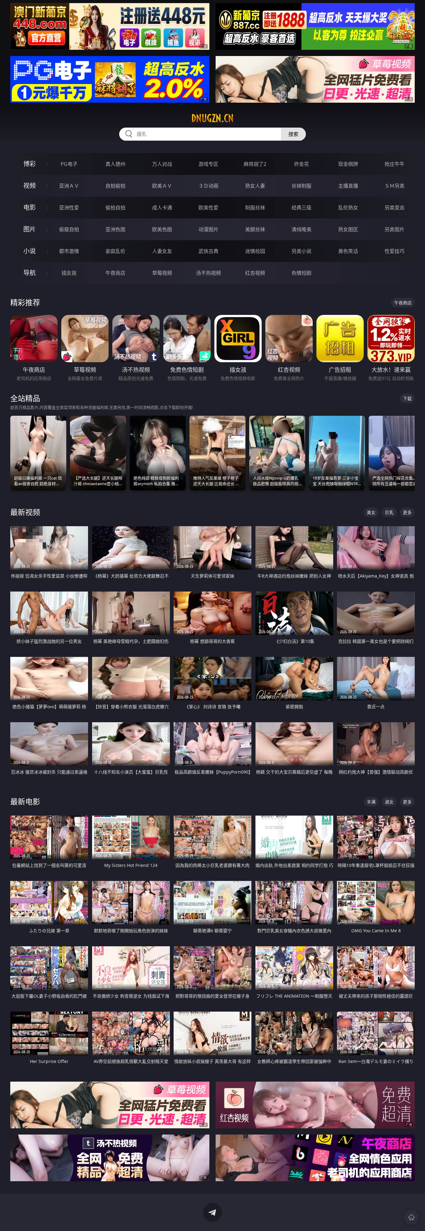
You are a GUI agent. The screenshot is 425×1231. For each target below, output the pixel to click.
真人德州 (115, 164)
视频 (29, 185)
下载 (407, 398)
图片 (29, 229)
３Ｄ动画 (208, 185)
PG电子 (69, 164)
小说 (29, 251)
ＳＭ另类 (394, 185)
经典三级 (301, 207)
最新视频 (25, 512)
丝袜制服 (301, 185)
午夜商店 (115, 272)
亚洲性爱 (69, 207)
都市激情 (69, 251)
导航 (29, 273)
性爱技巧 (394, 251)
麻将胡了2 (255, 164)
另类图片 (394, 229)
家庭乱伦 (115, 251)
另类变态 (394, 207)
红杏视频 (255, 272)
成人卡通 (162, 207)
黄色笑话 (348, 251)
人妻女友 (162, 251)
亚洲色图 (115, 229)
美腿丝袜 (255, 229)
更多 (407, 512)
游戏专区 (208, 164)
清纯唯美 (301, 229)
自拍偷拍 (115, 185)
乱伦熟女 (348, 207)
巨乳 (389, 512)
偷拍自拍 (115, 207)
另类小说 (301, 251)
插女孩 (69, 272)
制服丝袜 (255, 207)
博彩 (29, 164)
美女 (371, 512)
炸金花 (301, 164)
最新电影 (25, 801)
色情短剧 (301, 272)
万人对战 (162, 164)
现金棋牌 (348, 164)
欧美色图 (162, 229)
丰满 (371, 802)
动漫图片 (208, 229)
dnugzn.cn (212, 118)
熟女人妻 (255, 185)
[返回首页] (411, 1217)
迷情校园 (255, 251)
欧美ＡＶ (162, 185)
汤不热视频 (208, 272)
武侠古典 (208, 251)
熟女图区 (348, 229)
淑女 (389, 802)
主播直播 (348, 185)
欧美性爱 (208, 207)
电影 (29, 207)
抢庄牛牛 (394, 164)
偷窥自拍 (69, 229)
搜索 (293, 134)
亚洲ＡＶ (69, 185)
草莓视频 (162, 272)
